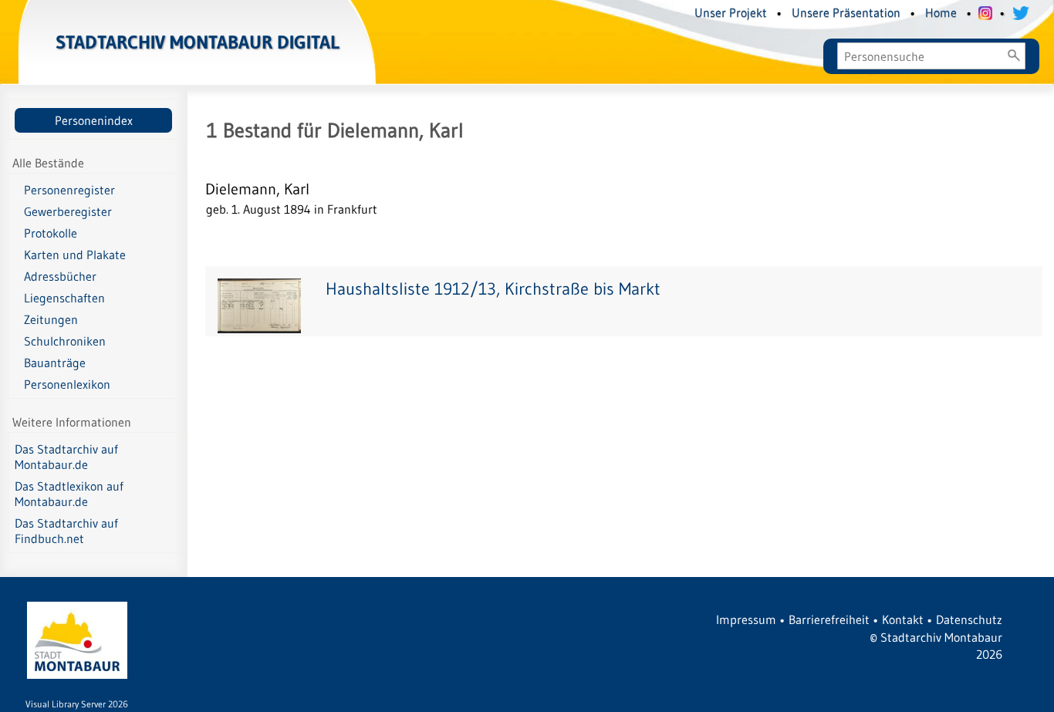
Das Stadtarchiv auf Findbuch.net (66, 530)
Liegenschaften (64, 297)
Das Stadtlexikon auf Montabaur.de (69, 493)
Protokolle (50, 233)
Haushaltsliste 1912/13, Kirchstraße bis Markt (493, 288)
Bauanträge (55, 362)
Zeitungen (51, 319)
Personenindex (94, 120)
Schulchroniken (65, 341)
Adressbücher (60, 276)
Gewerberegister (68, 211)
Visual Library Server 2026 (76, 704)
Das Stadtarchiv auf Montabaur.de (66, 456)
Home (941, 12)
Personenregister (69, 189)
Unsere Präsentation (846, 12)
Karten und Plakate (75, 254)
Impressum (746, 619)
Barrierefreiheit (829, 619)
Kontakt (903, 619)
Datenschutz (969, 619)
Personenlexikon (67, 384)
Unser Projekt (730, 12)
